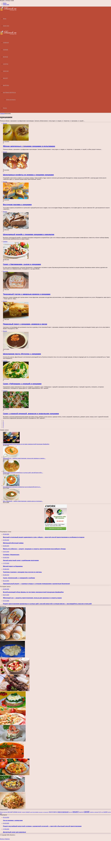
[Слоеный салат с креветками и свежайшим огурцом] (13, 741)
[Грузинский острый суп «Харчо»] (12, 758)
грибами (15, 812)
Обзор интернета (11, 99)
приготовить (53, 812)
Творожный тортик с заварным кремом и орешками (26, 294)
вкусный (10, 812)
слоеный (96, 812)
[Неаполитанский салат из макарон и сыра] (13, 724)
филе (1, 813)
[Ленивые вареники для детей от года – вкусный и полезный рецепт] (12, 657)
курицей (27, 812)
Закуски (6, 71)
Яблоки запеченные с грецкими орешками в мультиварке (29, 146)
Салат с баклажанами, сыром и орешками (22, 264)
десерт (19, 812)
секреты (92, 812)
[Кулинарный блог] (8, 10)
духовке (23, 812)
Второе (5, 56)
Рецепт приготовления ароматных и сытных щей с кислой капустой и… (23, 472)
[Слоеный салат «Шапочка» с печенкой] (13, 707)
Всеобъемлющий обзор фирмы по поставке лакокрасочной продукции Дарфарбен (26, 444)
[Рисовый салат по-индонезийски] (13, 623)
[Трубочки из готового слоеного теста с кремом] (13, 640)
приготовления (62, 812)
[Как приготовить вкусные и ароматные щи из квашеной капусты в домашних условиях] (11, 485)
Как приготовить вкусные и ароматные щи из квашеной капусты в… (22, 487)
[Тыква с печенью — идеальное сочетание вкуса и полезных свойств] (12, 791)
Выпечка (6, 85)
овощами (40, 812)
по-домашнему (45, 812)
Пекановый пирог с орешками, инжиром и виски (25, 324)
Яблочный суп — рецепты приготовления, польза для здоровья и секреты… (24, 458)
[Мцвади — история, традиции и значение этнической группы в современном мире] (14, 690)
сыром (105, 812)
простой (70, 812)
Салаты (5, 64)
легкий (31, 812)
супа (102, 812)
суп (100, 812)
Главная (2, 113)
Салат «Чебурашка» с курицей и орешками (22, 384)
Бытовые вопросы (9, 92)
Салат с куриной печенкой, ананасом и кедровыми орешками (31, 414)
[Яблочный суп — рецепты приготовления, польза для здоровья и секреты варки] (11, 457)
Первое (5, 49)
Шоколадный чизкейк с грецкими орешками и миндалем (28, 234)
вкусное (5, 812)
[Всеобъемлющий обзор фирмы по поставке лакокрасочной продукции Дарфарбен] (11, 442)
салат (87, 811)
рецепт (76, 812)
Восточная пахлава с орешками (17, 204)
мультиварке (36, 812)
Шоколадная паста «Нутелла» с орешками (22, 354)
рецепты (81, 812)
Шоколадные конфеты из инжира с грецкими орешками (28, 175)
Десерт (5, 78)
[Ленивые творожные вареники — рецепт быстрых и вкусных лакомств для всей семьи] (14, 673)
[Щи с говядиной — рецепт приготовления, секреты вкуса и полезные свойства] (11, 499)
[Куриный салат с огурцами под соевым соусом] (13, 808)
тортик (109, 812)
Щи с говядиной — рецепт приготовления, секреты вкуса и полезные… (23, 501)
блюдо (1, 812)
